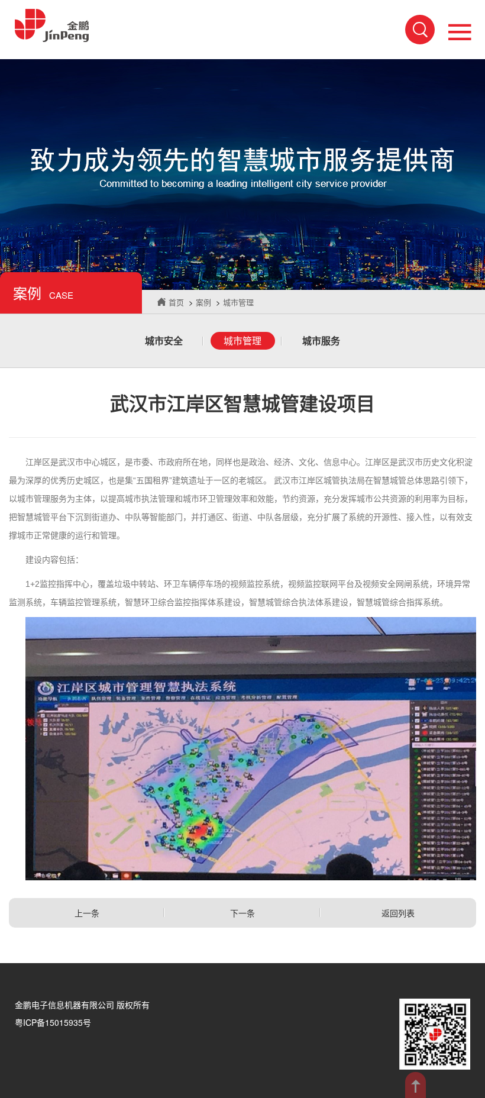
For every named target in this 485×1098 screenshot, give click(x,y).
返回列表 (398, 913)
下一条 (242, 913)
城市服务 (321, 340)
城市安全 (164, 340)
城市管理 (238, 302)
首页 (176, 302)
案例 (203, 302)
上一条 (87, 913)
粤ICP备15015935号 (53, 1022)
